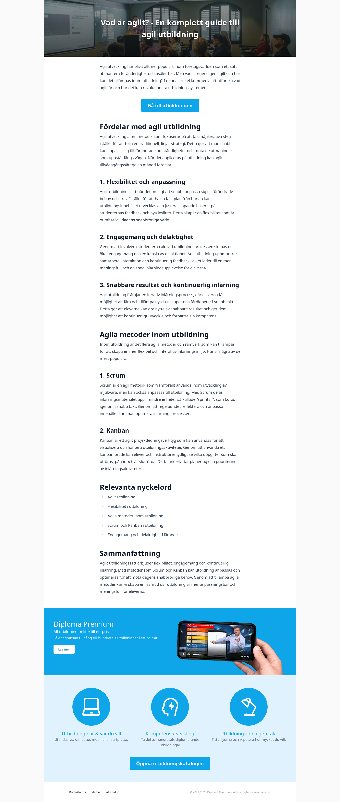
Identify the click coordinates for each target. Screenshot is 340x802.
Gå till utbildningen (170, 105)
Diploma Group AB (219, 792)
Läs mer (64, 649)
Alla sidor (112, 792)
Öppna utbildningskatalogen (170, 763)
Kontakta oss (77, 792)
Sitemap (96, 792)
